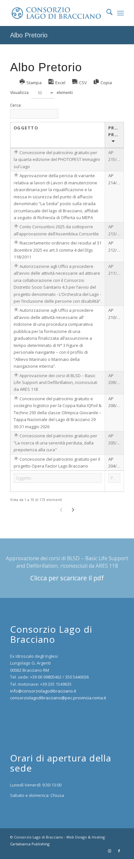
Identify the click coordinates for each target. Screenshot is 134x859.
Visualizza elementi (41, 92)
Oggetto (26, 128)
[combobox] (42, 93)
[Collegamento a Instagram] (109, 851)
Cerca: (15, 105)
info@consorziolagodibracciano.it (43, 691)
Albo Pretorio (28, 35)
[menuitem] (106, 13)
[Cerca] (106, 13)
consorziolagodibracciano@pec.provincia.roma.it (58, 698)
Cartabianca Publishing (29, 843)
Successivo (73, 510)
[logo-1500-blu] (55, 13)
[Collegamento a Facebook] (119, 851)
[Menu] (120, 13)
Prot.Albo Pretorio (116, 131)
